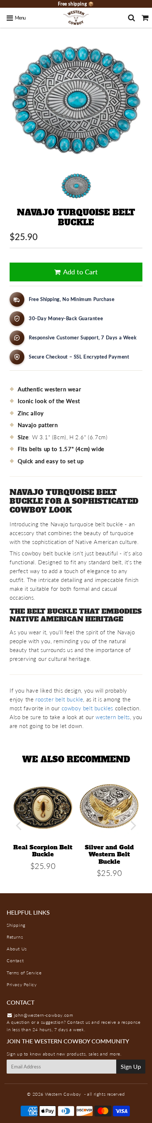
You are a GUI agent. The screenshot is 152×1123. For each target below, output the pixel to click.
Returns (15, 937)
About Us (17, 949)
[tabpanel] (76, 186)
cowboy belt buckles (87, 708)
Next (133, 825)
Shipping (16, 925)
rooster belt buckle (59, 699)
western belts (113, 717)
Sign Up (131, 1066)
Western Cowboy (63, 1094)
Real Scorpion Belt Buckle (42, 850)
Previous (18, 825)
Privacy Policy (22, 984)
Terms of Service (24, 972)
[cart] (145, 17)
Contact (15, 960)
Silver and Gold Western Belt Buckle (109, 854)
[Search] (131, 17)
